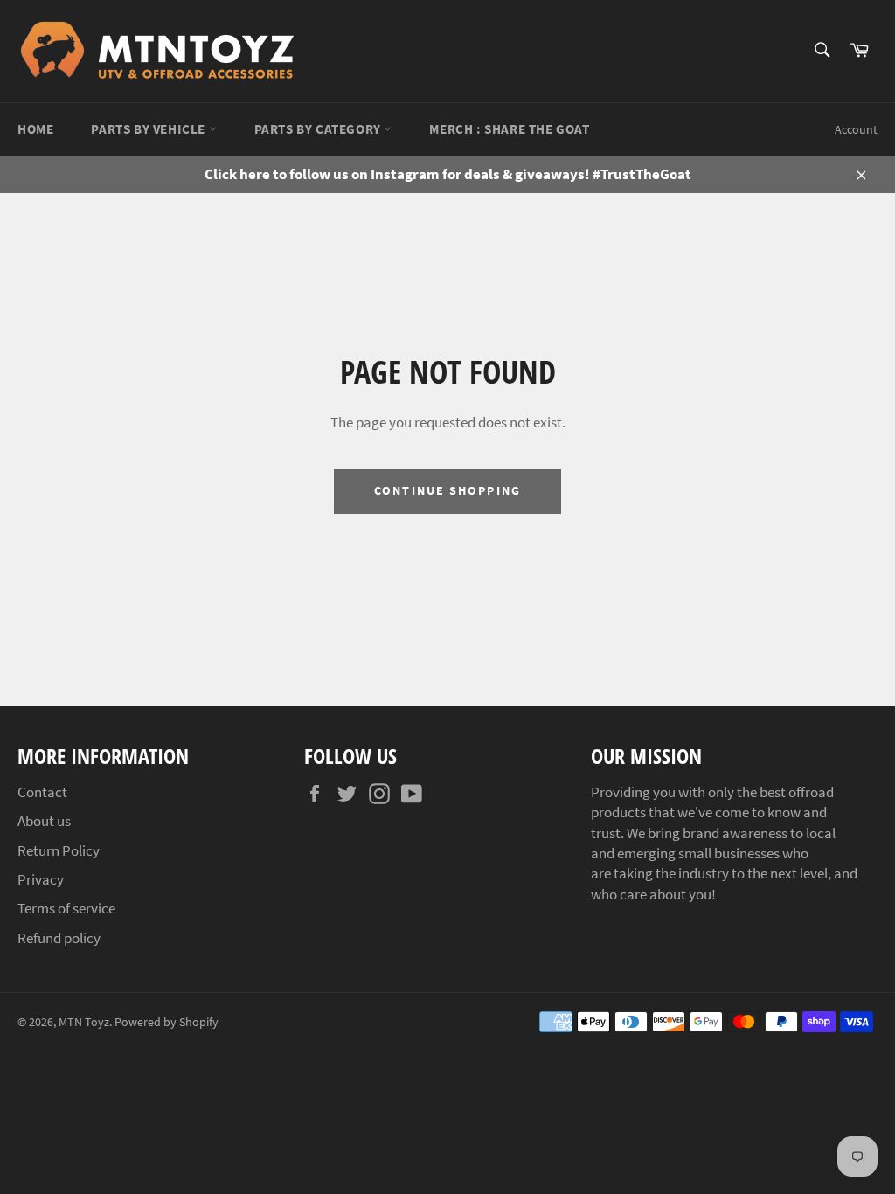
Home (35, 129)
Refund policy (59, 938)
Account (856, 129)
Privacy (40, 879)
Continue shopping (447, 490)
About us (44, 820)
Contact (42, 792)
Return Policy (58, 850)
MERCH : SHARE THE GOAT (509, 129)
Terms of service (66, 908)
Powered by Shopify (166, 1022)
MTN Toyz (84, 1022)
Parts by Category (319, 129)
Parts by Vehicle (149, 129)
